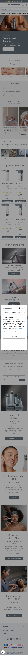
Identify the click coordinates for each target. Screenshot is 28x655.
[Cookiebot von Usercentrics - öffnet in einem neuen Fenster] (19, 308)
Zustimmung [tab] (6, 312)
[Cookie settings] (3, 652)
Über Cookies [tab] (21, 312)
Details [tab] (14, 312)
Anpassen (13, 340)
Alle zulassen (14, 336)
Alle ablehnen (14, 345)
